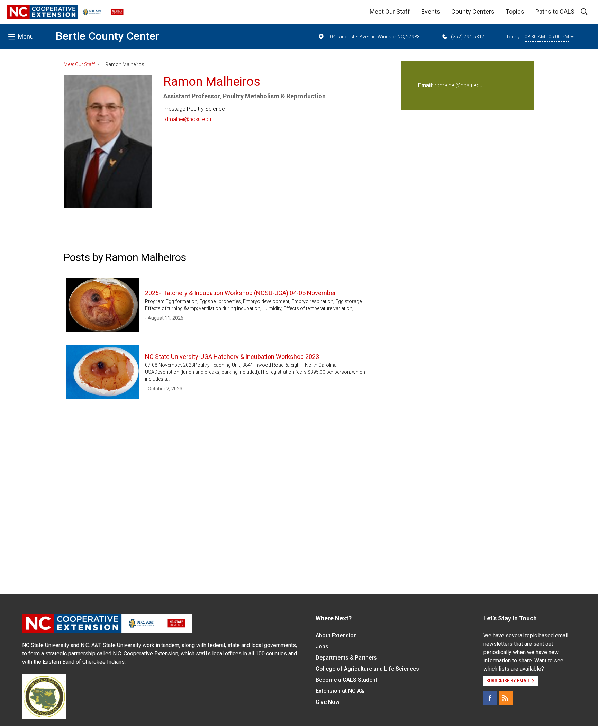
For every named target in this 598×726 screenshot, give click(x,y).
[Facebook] (490, 698)
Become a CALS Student (346, 680)
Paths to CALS (554, 11)
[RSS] (506, 698)
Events (430, 11)
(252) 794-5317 (467, 36)
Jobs (322, 646)
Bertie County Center (108, 36)
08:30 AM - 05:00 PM (547, 36)
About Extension (336, 635)
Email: (426, 85)
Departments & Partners (346, 657)
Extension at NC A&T (342, 691)
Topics (515, 11)
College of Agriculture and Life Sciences (367, 668)
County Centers (473, 11)
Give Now (327, 702)
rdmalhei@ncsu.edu (187, 119)
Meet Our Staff (390, 11)
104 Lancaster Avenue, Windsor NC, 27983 (373, 36)
